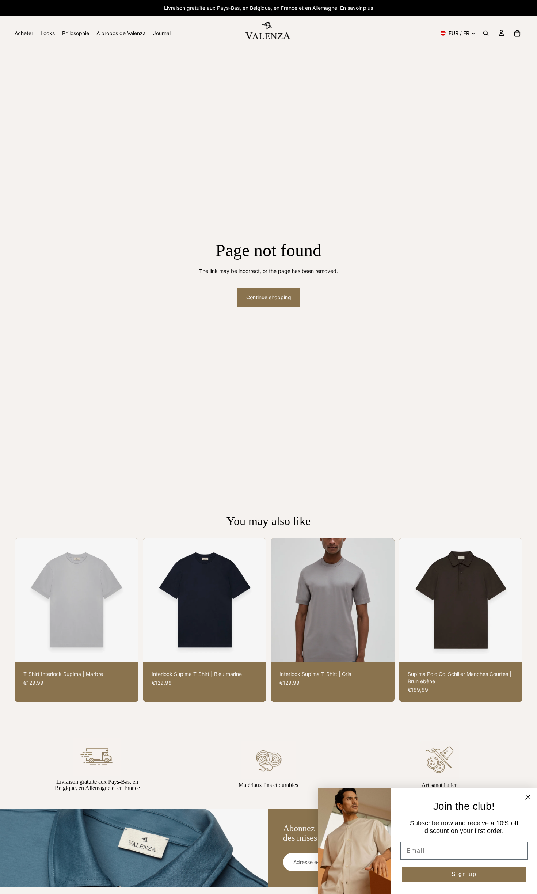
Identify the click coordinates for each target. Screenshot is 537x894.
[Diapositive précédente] (26, 600)
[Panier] (517, 33)
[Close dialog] (527, 797)
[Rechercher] (486, 33)
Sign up (464, 874)
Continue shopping (268, 297)
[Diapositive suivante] (127, 600)
